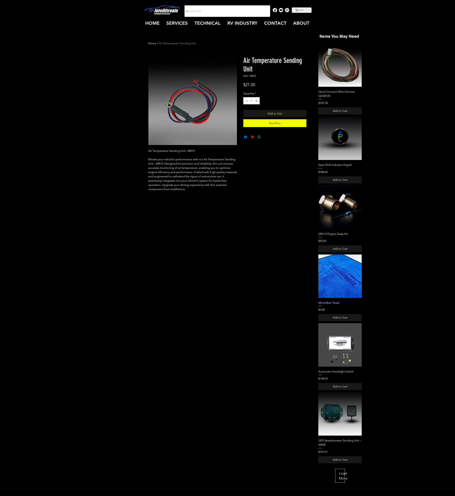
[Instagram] (287, 10)
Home (152, 43)
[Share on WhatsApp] (259, 137)
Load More (342, 475)
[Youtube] (281, 10)
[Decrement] (246, 100)
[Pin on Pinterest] (252, 137)
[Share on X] (266, 137)
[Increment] (256, 100)
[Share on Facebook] (245, 137)
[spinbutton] (251, 100)
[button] (301, 10)
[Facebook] (275, 10)
